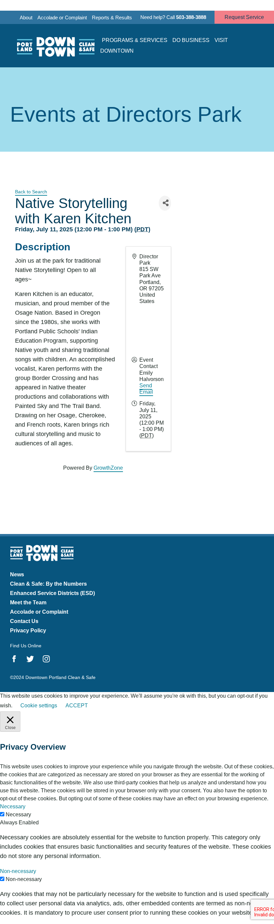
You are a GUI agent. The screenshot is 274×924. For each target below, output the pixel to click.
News (17, 574)
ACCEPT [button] (76, 705)
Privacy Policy (28, 630)
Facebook (14, 659)
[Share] (165, 203)
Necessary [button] (12, 806)
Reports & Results (112, 17)
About (26, 17)
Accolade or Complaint (62, 17)
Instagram (46, 659)
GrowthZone (108, 468)
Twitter (30, 659)
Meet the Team (28, 602)
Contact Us (24, 621)
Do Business (191, 40)
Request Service (244, 17)
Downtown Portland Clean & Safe (55, 46)
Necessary (18, 814)
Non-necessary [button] (18, 871)
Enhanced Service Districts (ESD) (52, 593)
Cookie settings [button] (38, 705)
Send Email (146, 389)
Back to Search (31, 191)
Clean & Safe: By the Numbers (48, 584)
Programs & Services (134, 40)
